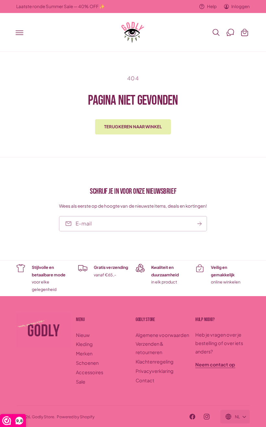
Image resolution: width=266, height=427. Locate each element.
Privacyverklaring (155, 371)
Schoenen (87, 363)
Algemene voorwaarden (162, 335)
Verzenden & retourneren (149, 348)
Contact (145, 380)
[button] (19, 32)
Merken (84, 353)
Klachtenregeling (155, 361)
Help (211, 6)
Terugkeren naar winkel (133, 126)
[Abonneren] (199, 223)
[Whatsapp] (230, 32)
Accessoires (89, 372)
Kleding (84, 344)
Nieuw (83, 335)
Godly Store (43, 416)
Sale (80, 382)
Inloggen (240, 6)
